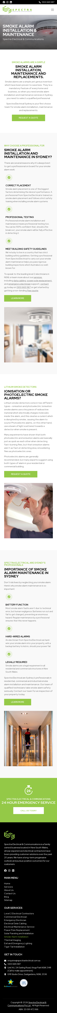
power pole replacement (39, 280)
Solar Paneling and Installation (19, 933)
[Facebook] (4, 2)
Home (7, 883)
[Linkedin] (11, 2)
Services (8, 887)
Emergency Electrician (15, 920)
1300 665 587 (24, 287)
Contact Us (9, 893)
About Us (8, 890)
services (38, 277)
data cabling (19, 280)
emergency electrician (19, 283)
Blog (6, 896)
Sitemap (8, 900)
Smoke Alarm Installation (16, 936)
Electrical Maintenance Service (19, 926)
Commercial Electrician (15, 917)
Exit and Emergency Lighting (18, 943)
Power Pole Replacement (16, 930)
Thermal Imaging (12, 940)
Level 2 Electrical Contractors (19, 913)
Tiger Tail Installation (14, 946)
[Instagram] (7, 2)
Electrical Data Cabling (15, 923)
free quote (32, 290)
